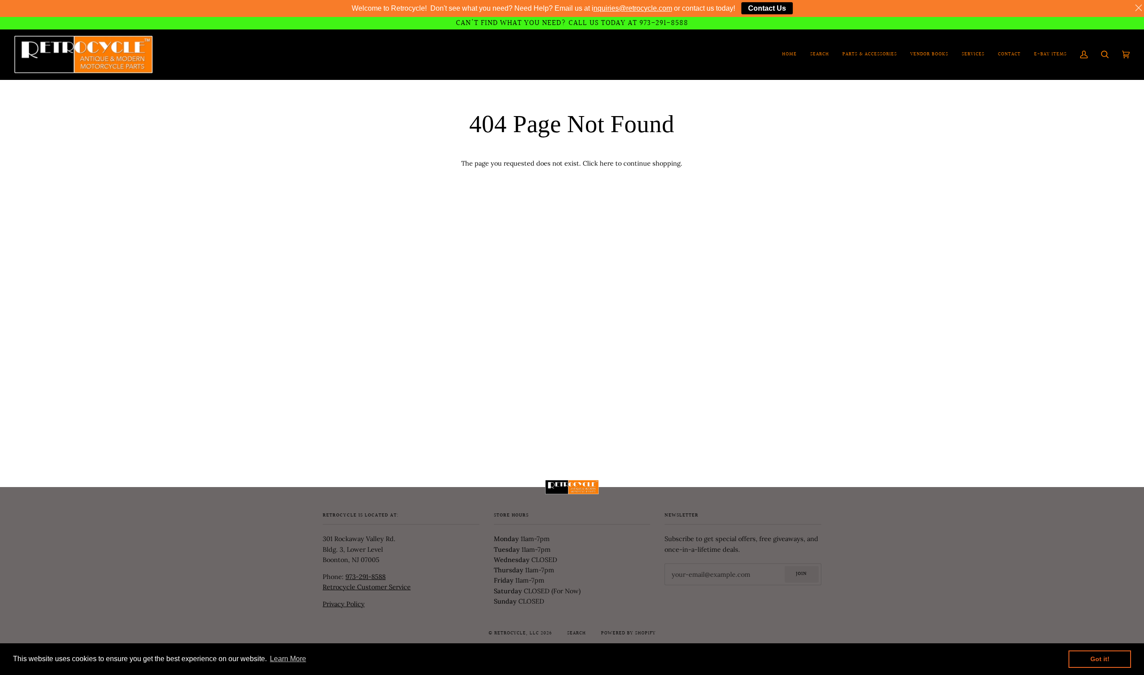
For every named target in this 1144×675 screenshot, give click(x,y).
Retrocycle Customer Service (367, 587)
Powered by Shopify (628, 633)
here (607, 163)
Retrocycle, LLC (516, 633)
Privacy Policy (344, 604)
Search (576, 633)
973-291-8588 (365, 576)
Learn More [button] (288, 658)
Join (801, 574)
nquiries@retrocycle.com (632, 8)
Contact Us (767, 8)
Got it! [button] (1100, 658)
